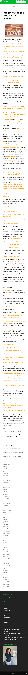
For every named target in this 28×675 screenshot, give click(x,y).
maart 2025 (5, 496)
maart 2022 (5, 579)
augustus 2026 (6, 464)
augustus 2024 (6, 512)
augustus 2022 (6, 568)
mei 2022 (5, 575)
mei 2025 (5, 492)
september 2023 (7, 538)
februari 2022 (6, 582)
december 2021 (6, 586)
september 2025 (7, 485)
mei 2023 (5, 547)
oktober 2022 (6, 563)
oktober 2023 (6, 535)
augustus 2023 (6, 540)
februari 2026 (6, 475)
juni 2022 (5, 572)
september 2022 (7, 565)
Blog (5, 615)
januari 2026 (6, 478)
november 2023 (6, 533)
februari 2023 (6, 554)
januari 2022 (6, 584)
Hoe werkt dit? (7, 606)
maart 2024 (5, 524)
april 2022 (5, 577)
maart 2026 (5, 473)
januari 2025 (6, 501)
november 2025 (6, 482)
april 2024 (5, 522)
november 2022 (6, 561)
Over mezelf (7, 610)
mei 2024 (5, 519)
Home (5, 603)
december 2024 (6, 503)
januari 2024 (6, 529)
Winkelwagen (21, 2)
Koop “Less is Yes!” (20, 0)
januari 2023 (6, 556)
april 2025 (5, 494)
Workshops (6, 620)
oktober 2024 (6, 508)
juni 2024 (5, 517)
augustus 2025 (6, 487)
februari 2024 (6, 526)
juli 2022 (5, 570)
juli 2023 (5, 542)
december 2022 (6, 558)
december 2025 (6, 480)
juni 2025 (5, 489)
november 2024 (6, 505)
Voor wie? (6, 608)
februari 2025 (6, 498)
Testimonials (7, 617)
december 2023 (6, 531)
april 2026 (5, 471)
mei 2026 (5, 468)
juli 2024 (5, 515)
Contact (6, 622)
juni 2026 (5, 466)
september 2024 (7, 510)
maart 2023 (5, 552)
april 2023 (5, 549)
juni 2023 (5, 545)
